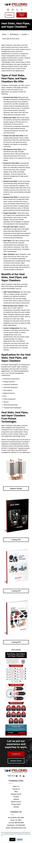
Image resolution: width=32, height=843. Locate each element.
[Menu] (8, 10)
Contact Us (16, 754)
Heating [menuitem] (16, 799)
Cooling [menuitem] (16, 796)
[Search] (21, 9)
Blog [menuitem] (16, 791)
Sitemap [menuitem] (16, 807)
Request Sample (16, 488)
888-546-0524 (19, 823)
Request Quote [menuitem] (16, 794)
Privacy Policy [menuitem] (16, 804)
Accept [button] (12, 839)
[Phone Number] (17, 9)
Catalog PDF (16, 540)
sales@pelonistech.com (18, 828)
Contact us (12, 448)
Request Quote (21, 15)
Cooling (24, 34)
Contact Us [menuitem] (16, 789)
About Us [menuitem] (16, 786)
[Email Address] (13, 9)
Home (4, 34)
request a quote (23, 448)
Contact (10, 15)
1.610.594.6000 (20, 825)
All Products (14, 34)
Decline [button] (20, 839)
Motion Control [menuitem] (16, 802)
